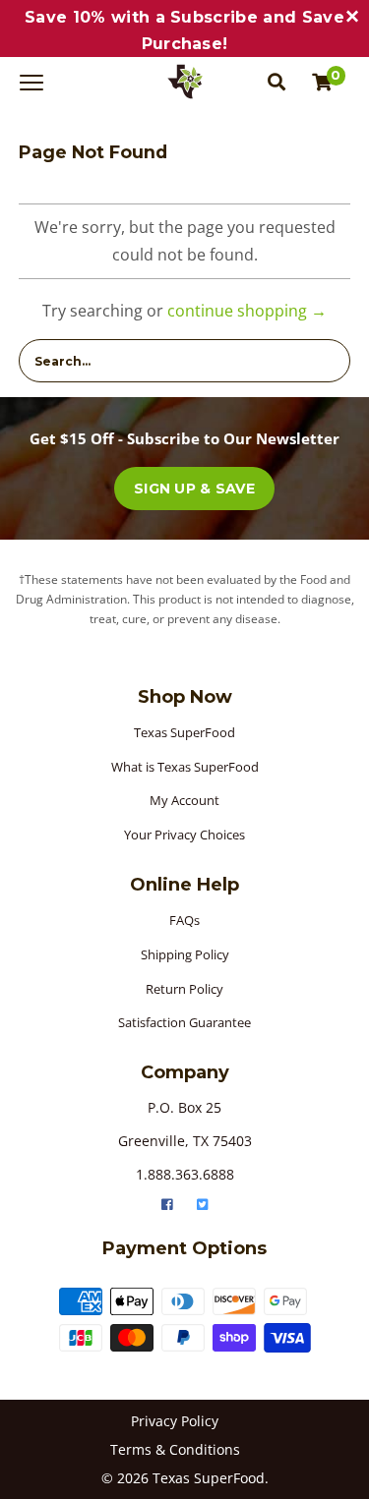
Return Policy (184, 989)
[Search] (276, 81)
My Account (184, 800)
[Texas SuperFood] (184, 81)
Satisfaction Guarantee (184, 1022)
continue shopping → (247, 310)
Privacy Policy (174, 1421)
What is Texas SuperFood (185, 767)
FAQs (184, 920)
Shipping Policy (185, 954)
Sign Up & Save (194, 488)
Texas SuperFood (184, 732)
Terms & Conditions (175, 1449)
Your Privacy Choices (184, 834)
